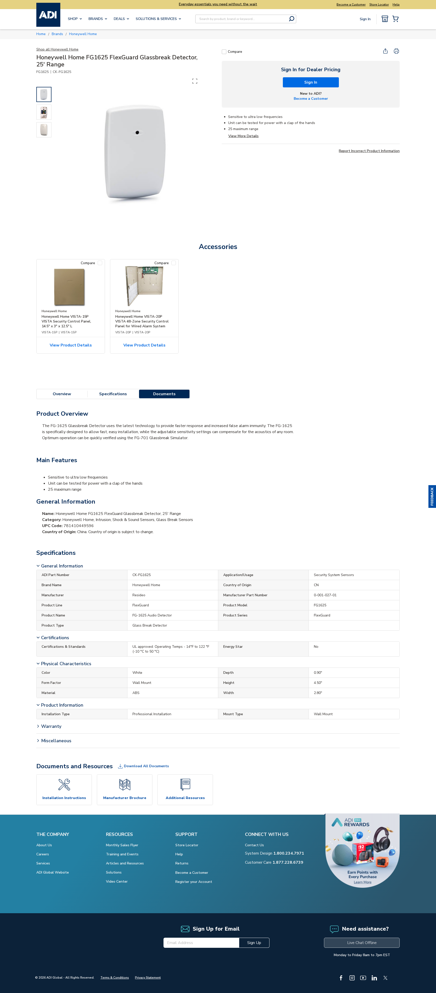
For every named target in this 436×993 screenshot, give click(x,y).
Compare (235, 51)
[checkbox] (224, 51)
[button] (432, 496)
